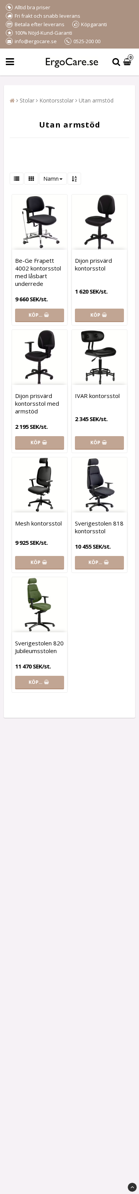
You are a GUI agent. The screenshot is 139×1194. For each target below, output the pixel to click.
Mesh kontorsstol (38, 523)
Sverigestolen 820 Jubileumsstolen (39, 647)
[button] (128, 62)
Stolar (27, 100)
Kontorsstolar (56, 100)
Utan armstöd (96, 100)
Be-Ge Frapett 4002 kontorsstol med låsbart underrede (38, 272)
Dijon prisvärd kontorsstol (93, 264)
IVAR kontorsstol (97, 396)
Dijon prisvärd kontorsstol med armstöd (37, 403)
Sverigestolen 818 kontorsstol (99, 527)
